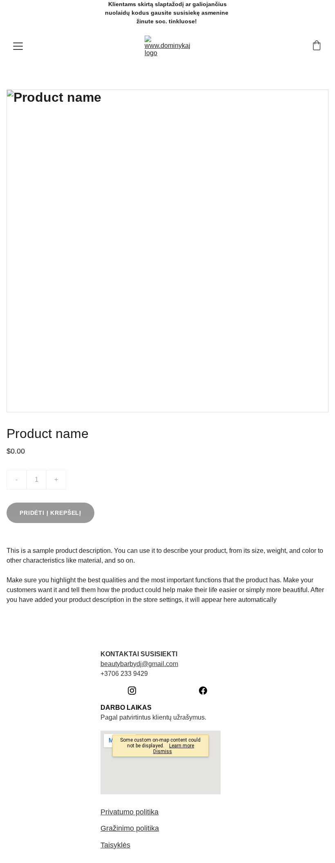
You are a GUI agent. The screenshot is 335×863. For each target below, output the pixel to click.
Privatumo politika (129, 812)
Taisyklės (115, 845)
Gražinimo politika (129, 828)
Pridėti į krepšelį (50, 513)
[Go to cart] (316, 46)
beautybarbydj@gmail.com (139, 663)
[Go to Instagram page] (136, 690)
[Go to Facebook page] (203, 690)
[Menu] (18, 46)
